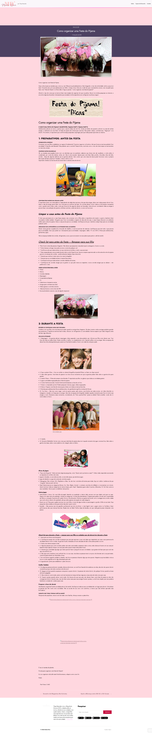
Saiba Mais (70, 719)
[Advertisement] (76, 16)
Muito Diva (47, 729)
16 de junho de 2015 (76, 35)
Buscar (107, 712)
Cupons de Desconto (140, 3)
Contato (149, 3)
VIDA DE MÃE (76, 27)
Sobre (132, 3)
